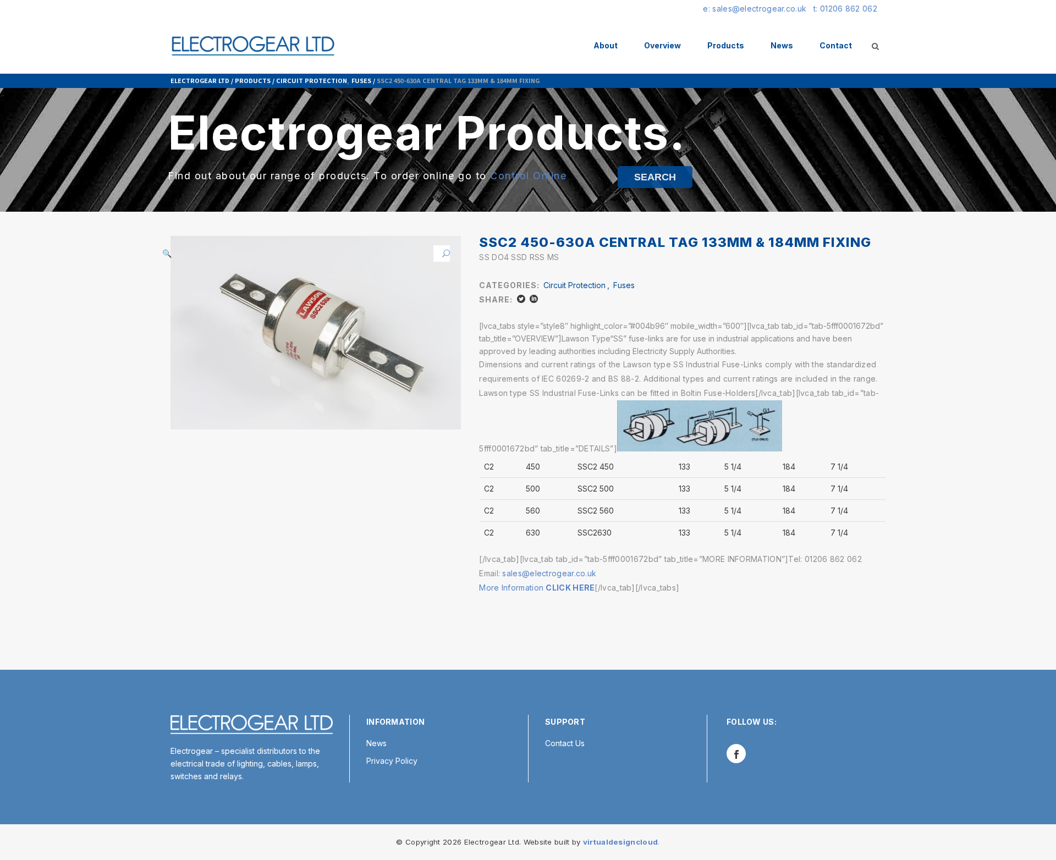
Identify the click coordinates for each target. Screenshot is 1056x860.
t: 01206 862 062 (845, 8)
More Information (537, 587)
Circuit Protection (311, 80)
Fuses (361, 80)
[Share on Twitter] (521, 299)
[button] (441, 253)
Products (253, 80)
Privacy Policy (391, 760)
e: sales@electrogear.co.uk (754, 8)
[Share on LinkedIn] (534, 299)
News (376, 743)
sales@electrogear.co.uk (549, 573)
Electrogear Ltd (199, 80)
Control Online (528, 175)
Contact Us (565, 743)
